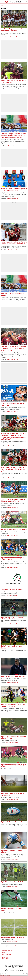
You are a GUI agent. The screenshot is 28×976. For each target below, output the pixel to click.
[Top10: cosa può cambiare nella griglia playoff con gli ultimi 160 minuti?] (14, 694)
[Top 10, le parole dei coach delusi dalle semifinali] (14, 519)
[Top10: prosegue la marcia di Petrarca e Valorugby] (14, 840)
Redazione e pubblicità (7, 950)
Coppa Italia (16, 507)
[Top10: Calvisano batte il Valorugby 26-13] (14, 872)
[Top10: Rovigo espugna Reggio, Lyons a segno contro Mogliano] (14, 783)
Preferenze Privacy (6, 954)
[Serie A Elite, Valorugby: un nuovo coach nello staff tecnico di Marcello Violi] (14, 19)
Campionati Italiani (10, 36)
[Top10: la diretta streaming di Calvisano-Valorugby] (14, 899)
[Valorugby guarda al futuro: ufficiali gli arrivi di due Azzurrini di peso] (14, 70)
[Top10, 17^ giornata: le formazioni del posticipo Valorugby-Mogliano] (14, 726)
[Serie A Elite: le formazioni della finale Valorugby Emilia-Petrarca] (14, 393)
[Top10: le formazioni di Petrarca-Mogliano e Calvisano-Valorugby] (14, 548)
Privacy (4, 953)
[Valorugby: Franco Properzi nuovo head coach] (14, 666)
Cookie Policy (5, 957)
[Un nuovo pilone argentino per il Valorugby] (14, 579)
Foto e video (9, 303)
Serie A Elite (16, 36)
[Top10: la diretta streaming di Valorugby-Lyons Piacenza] (14, 755)
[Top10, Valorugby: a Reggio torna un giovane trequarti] (14, 636)
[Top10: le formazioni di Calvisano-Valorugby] (14, 927)
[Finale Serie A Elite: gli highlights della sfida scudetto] (14, 284)
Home (2, 5)
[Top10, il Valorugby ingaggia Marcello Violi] (14, 608)
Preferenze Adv (5, 959)
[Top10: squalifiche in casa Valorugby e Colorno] (14, 812)
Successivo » (18, 946)
